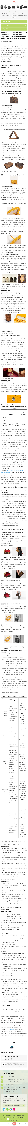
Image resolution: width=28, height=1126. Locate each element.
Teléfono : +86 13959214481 (10, 1076)
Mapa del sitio (22, 1119)
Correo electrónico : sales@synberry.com (14, 1079)
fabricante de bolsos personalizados (15, 470)
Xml (10, 1120)
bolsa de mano (11, 1029)
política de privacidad (17, 1120)
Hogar (11, 12)
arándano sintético (5, 472)
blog (16, 12)
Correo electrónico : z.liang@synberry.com (14, 1082)
